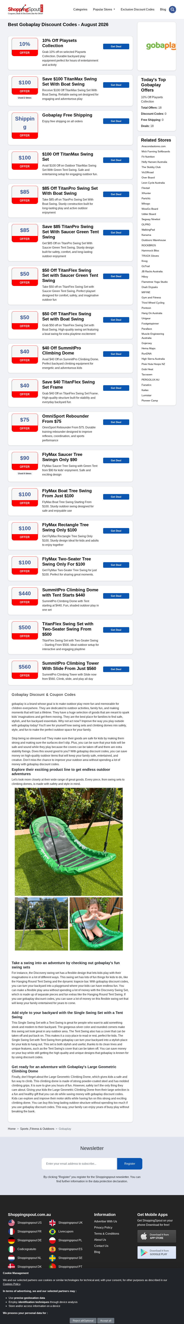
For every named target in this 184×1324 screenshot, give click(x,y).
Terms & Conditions (106, 1233)
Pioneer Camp (150, 400)
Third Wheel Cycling (153, 302)
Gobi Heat (147, 369)
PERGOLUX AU (150, 379)
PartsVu (146, 198)
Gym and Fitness (151, 297)
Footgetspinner (150, 323)
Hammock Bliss (150, 250)
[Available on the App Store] (156, 1236)
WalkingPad (148, 229)
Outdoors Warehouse (154, 240)
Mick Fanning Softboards (156, 151)
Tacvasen (147, 374)
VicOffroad (148, 172)
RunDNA (146, 353)
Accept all (105, 1320)
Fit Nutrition (148, 156)
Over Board (148, 177)
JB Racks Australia (152, 271)
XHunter (146, 193)
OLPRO (146, 224)
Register (129, 1163)
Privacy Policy (103, 1227)
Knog (145, 261)
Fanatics (146, 384)
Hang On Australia (152, 313)
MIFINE (146, 292)
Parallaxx (147, 328)
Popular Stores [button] (103, 9)
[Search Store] (172, 9)
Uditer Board (149, 214)
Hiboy (145, 276)
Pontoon (146, 307)
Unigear (146, 318)
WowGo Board (150, 208)
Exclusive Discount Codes (137, 9)
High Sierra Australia (153, 358)
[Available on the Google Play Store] (156, 1252)
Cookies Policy (11, 1284)
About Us (100, 1239)
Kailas (145, 390)
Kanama (146, 234)
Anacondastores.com (154, 146)
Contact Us (101, 1245)
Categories (80, 9)
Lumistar (146, 395)
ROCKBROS (149, 245)
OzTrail (146, 266)
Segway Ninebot (151, 219)
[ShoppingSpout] (25, 9)
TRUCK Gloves (150, 255)
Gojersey (147, 343)
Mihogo (146, 203)
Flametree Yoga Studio (155, 281)
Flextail (146, 187)
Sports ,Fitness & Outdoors (37, 1128)
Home (12, 1128)
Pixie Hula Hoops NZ (153, 364)
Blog (163, 9)
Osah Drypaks (150, 287)
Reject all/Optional (83, 1320)
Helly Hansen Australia (154, 161)
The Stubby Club (151, 167)
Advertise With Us (105, 1221)
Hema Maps (148, 348)
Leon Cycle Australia (153, 182)
